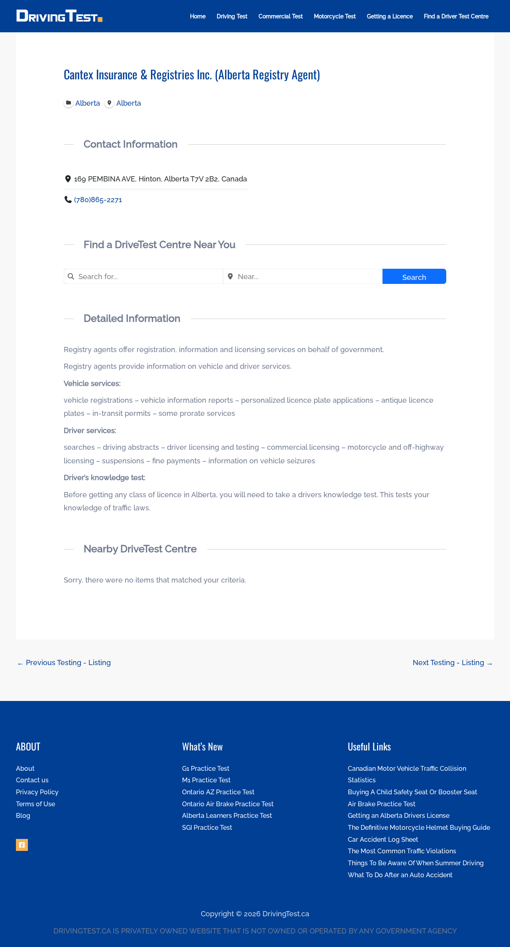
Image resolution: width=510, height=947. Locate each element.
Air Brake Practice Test (382, 804)
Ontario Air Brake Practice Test (228, 804)
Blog (23, 815)
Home (198, 16)
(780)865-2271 (98, 199)
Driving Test (232, 16)
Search (414, 277)
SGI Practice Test (207, 827)
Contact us (32, 780)
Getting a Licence (390, 16)
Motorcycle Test (335, 16)
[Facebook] (22, 845)
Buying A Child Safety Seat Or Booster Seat (412, 792)
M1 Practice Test (206, 780)
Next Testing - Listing (453, 662)
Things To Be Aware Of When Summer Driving (416, 863)
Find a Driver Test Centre (456, 16)
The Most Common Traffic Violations (402, 851)
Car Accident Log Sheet (383, 839)
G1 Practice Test (206, 768)
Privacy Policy (37, 792)
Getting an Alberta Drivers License (398, 815)
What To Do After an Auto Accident (400, 875)
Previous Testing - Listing (64, 662)
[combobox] (143, 276)
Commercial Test (281, 16)
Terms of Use (35, 804)
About (25, 768)
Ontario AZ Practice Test (218, 792)
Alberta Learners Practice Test (227, 815)
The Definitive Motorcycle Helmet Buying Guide (419, 827)
